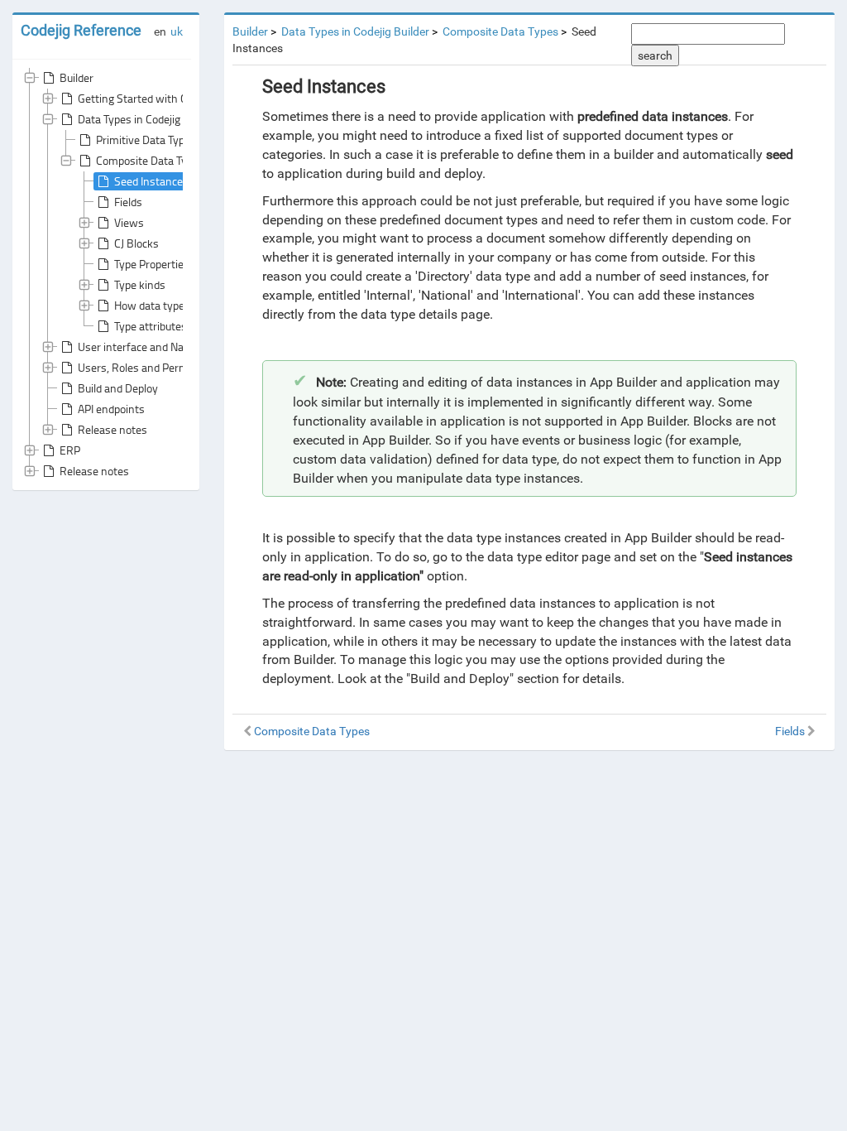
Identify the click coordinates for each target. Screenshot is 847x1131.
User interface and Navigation (150, 346)
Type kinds (139, 284)
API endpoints (111, 408)
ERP (70, 450)
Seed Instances (151, 181)
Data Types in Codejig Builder (147, 119)
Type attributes (150, 326)
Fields (128, 201)
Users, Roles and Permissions (150, 367)
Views (129, 222)
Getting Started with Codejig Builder (164, 98)
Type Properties (151, 264)
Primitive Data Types (146, 139)
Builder (76, 77)
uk (176, 31)
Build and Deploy (118, 388)
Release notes (112, 429)
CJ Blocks (136, 243)
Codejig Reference (81, 30)
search (655, 55)
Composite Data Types (150, 160)
